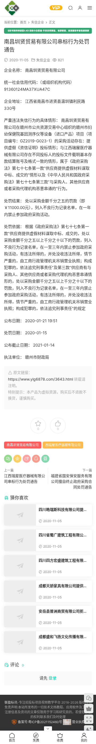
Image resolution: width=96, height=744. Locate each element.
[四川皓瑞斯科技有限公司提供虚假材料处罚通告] (20, 515)
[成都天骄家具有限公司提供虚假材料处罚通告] (20, 591)
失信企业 (43, 60)
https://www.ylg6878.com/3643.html (40, 379)
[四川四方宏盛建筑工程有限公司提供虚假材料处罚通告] (20, 565)
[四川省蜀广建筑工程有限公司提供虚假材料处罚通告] (20, 540)
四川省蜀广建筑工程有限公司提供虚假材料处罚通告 (63, 535)
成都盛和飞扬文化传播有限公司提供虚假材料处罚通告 (63, 636)
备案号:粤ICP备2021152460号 (39, 722)
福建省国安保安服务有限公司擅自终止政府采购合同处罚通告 (71, 481)
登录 (53, 678)
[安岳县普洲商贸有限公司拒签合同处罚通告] (20, 616)
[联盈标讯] (12, 8)
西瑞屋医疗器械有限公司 (63, 445)
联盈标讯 (11, 702)
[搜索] (70, 7)
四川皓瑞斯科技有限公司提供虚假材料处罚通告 (63, 509)
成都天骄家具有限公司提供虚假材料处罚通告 (63, 586)
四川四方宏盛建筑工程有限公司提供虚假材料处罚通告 (63, 560)
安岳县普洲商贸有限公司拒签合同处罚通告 (63, 611)
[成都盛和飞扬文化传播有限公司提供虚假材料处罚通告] (20, 642)
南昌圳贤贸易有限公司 (23, 445)
